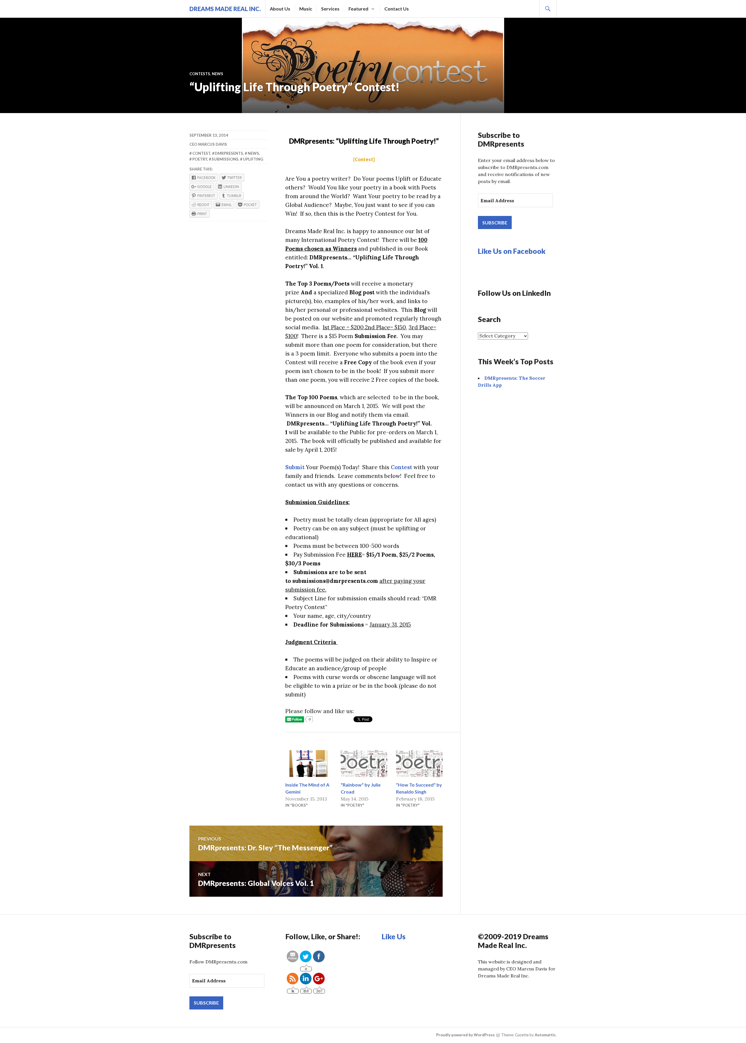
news (253, 153)
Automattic (545, 1035)
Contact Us (396, 8)
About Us (280, 8)
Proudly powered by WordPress (465, 1035)
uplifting (253, 159)
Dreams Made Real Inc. (225, 8)
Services (330, 8)
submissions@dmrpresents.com (335, 580)
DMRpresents (229, 153)
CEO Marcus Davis (208, 144)
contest (201, 153)
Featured (358, 8)
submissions (225, 159)
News (217, 73)
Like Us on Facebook (512, 251)
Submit (295, 467)
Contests (199, 73)
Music (305, 8)
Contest (401, 467)
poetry (199, 159)
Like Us (394, 936)
